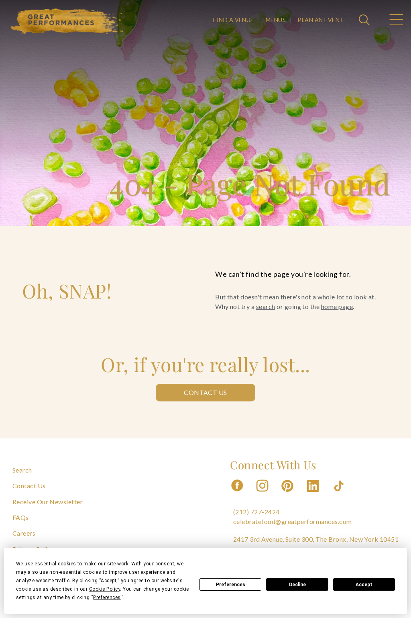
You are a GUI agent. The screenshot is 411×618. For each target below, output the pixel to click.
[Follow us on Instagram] (263, 494)
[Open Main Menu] (396, 20)
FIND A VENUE (233, 19)
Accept (364, 584)
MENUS (276, 19)
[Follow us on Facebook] (237, 494)
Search (22, 470)
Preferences (230, 584)
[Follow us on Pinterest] (288, 494)
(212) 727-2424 (256, 512)
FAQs (20, 517)
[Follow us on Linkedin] (314, 494)
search (265, 306)
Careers (23, 533)
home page (337, 306)
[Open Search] (365, 20)
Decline (297, 584)
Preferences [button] (106, 597)
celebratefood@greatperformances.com (292, 521)
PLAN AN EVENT (320, 19)
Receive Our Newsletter (47, 501)
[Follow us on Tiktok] (340, 494)
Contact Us (205, 392)
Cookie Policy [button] (104, 589)
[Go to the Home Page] (67, 21)
